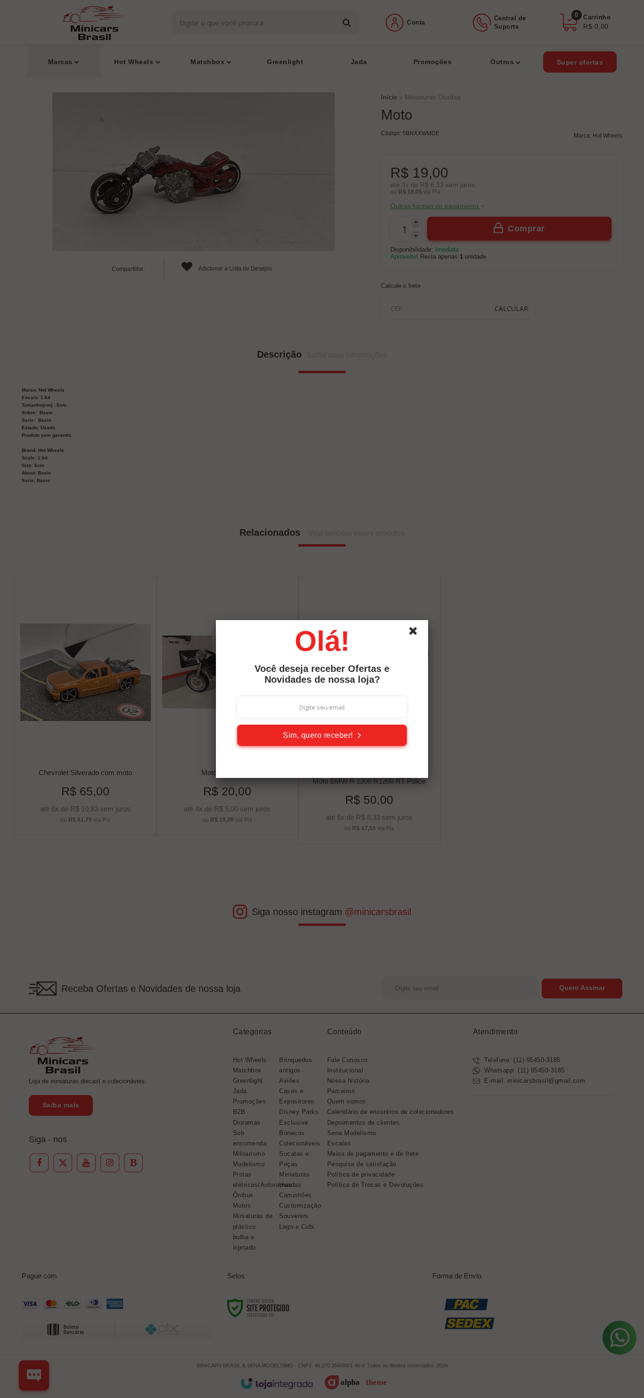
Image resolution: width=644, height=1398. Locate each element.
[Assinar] (322, 735)
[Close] (417, 633)
